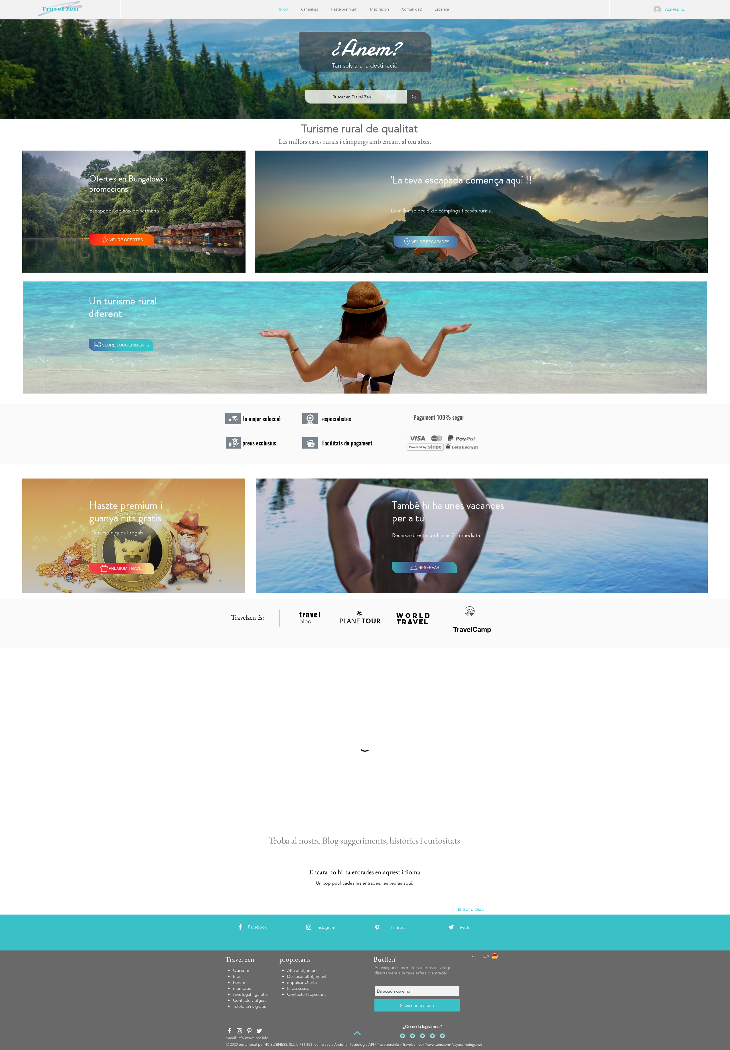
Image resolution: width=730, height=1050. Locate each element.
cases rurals (323, 141)
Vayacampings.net (467, 1044)
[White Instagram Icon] (308, 927)
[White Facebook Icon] (240, 927)
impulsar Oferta (302, 982)
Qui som (241, 970)
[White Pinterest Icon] (377, 927)
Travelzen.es (412, 1044)
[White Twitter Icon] (451, 927)
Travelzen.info (388, 1044)
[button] (380, 9)
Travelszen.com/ (438, 1044)
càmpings (355, 141)
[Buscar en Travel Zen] (414, 97)
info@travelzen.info (253, 1038)
